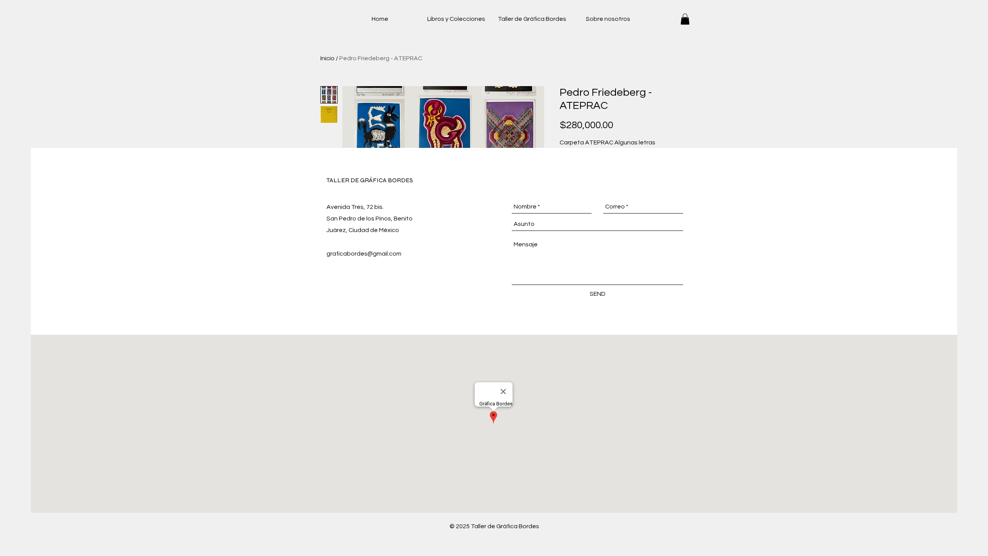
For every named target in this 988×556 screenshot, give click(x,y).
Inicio (327, 58)
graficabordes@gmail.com (364, 254)
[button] (685, 19)
